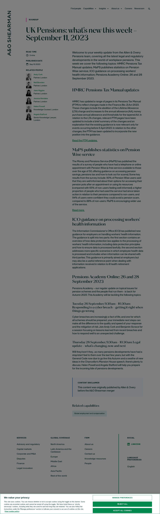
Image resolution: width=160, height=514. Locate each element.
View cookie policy (12, 511)
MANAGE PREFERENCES (122, 498)
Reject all (122, 504)
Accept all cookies (122, 511)
